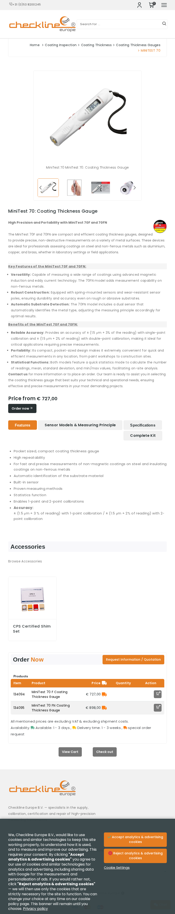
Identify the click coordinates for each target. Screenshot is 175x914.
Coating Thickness (96, 45)
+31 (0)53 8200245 (26, 4)
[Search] (164, 24)
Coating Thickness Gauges (138, 45)
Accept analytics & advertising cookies (137, 839)
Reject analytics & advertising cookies (137, 856)
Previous (40, 187)
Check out (104, 752)
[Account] (139, 5)
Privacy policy (35, 908)
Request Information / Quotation (133, 659)
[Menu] (164, 5)
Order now (21, 408)
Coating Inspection (61, 45)
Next (134, 187)
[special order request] (104, 694)
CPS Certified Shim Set (32, 629)
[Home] (87, 792)
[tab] (22, 425)
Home (35, 45)
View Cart (70, 752)
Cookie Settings (117, 867)
